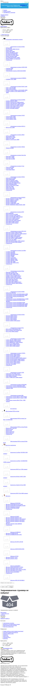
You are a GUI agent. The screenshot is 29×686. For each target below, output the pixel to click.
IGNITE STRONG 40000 (11, 101)
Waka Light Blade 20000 (11, 184)
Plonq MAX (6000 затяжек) (12, 280)
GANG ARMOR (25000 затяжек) (13, 341)
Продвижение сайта (7, 648)
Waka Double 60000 (10, 179)
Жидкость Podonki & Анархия (13, 506)
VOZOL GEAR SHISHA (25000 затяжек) (15, 360)
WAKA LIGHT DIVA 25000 (12, 185)
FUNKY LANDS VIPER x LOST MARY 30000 (16, 90)
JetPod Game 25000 (10, 136)
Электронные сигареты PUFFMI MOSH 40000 (16, 305)
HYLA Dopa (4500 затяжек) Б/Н (13, 329)
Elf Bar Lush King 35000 (11, 56)
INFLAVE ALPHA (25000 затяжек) (14, 232)
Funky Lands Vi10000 (11, 88)
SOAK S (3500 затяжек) (11, 319)
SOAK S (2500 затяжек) (11, 318)
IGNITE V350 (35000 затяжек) (13, 107)
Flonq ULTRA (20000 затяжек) (13, 274)
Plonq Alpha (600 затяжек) (12, 279)
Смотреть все (9, 60)
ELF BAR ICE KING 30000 (12, 55)
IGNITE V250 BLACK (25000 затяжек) (15, 104)
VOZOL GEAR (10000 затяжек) (13, 355)
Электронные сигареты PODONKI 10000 (15, 385)
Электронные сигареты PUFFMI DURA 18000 (16, 295)
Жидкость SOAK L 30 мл (11, 558)
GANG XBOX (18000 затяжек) (13, 344)
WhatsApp (26, 2)
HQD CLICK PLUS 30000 (12, 214)
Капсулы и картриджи (8, 626)
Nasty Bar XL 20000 (10, 158)
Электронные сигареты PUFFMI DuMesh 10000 (17, 294)
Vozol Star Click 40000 (11, 364)
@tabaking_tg (23, 5)
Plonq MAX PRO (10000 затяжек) (13, 282)
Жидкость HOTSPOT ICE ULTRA (14, 570)
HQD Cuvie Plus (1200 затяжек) (13, 215)
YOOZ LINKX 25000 (11, 117)
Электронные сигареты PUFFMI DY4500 (15, 302)
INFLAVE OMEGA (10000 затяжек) (14, 237)
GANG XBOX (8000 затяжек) (13, 345)
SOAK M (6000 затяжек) (11, 317)
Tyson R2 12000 (9, 168)
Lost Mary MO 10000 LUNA (12, 262)
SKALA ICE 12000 (10, 127)
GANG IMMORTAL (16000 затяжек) (14, 342)
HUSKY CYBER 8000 (11, 202)
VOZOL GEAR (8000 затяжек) (13, 356)
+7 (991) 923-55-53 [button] (5, 613)
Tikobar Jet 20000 (10, 148)
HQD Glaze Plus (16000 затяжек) (13, 220)
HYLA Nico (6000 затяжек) (12, 331)
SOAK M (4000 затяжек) (11, 315)
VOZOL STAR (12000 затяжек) (13, 362)
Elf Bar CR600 (9, 50)
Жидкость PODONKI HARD (12, 508)
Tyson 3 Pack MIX (10, 167)
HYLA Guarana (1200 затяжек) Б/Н (14, 330)
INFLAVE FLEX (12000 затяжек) (13, 234)
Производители (6, 637)
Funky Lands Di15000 (11, 87)
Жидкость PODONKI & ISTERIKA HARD (15, 505)
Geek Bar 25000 (9, 68)
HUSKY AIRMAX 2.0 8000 (12, 199)
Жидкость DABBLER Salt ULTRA (14, 534)
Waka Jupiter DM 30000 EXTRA (13, 182)
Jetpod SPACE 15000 (10, 137)
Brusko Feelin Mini (10, 431)
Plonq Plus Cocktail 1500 (11, 272)
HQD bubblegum (9, 213)
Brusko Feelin (9, 430)
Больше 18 (3, 684)
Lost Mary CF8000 (10, 256)
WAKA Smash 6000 (10, 189)
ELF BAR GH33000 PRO (11, 53)
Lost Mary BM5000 (10, 255)
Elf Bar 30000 (9, 47)
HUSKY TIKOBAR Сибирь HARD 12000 (15, 204)
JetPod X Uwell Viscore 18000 (12, 139)
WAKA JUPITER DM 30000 (12, 181)
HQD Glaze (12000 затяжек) (12, 219)
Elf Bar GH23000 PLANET (12, 52)
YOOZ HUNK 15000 (11, 116)
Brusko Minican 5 (10, 433)
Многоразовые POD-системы (10, 625)
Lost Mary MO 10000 (10, 261)
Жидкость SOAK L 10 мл (11, 557)
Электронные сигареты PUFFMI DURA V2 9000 (17, 298)
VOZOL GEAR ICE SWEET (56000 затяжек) (16, 358)
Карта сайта (6, 636)
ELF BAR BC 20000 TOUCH (12, 49)
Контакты (5, 638)
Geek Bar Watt (9, 69)
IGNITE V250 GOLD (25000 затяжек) (14, 105)
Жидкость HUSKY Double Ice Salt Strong (15, 520)
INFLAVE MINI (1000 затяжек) (13, 236)
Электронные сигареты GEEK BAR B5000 (16, 70)
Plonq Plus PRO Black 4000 (12, 273)
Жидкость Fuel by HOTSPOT (12, 571)
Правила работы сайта (8, 633)
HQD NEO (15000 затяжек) (12, 222)
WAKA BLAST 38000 (11, 178)
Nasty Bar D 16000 (10, 156)
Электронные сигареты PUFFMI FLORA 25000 (17, 303)
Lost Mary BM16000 (10, 253)
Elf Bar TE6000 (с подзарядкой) (13, 58)
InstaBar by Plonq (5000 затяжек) (13, 277)
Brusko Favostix (9, 429)
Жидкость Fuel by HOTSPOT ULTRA (14, 567)
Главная (5, 10)
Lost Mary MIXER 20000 (11, 259)
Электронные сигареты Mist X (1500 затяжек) (16, 396)
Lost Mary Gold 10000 (11, 257)
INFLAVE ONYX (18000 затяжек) (14, 238)
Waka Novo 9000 (9, 186)
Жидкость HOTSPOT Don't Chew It (14, 568)
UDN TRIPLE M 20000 (11, 376)
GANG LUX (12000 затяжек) (12, 343)
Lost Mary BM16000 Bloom (12, 254)
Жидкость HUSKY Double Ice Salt (13, 517)
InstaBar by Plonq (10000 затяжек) (13, 275)
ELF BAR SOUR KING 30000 (13, 57)
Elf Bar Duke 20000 (10, 51)
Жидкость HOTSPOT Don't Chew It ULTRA (16, 569)
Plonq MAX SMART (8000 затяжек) (14, 283)
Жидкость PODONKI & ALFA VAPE (14, 504)
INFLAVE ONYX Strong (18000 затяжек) (15, 240)
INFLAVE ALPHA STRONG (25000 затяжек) (16, 233)
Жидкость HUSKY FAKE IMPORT (14, 523)
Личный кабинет (4, 14)
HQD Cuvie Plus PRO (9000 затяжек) (14, 216)
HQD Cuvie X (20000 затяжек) (13, 218)
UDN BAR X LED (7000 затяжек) (13, 374)
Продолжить (3, 612)
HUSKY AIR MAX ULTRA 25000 (13, 198)
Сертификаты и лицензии (9, 12)
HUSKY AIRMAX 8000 (11, 201)
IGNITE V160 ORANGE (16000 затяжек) (15, 103)
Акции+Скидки (7, 11)
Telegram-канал (25, 3)
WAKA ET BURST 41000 (12, 180)
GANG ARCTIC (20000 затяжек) (13, 339)
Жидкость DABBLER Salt (12, 533)
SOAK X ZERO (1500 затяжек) (13, 320)
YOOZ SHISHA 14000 (11, 119)
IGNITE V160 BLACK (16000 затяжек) (15, 102)
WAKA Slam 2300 (10, 187)
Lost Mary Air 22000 (10, 251)
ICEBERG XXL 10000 (11, 79)
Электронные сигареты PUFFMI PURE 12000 (16, 306)
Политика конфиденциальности (10, 632)
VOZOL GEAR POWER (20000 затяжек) (15, 359)
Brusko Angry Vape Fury (11, 428)
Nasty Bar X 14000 (10, 157)
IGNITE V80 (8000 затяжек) (12, 108)
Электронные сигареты (8, 623)
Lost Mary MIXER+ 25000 (12, 260)
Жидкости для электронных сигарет (11, 624)
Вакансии (5, 634)
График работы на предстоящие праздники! (13, 631)
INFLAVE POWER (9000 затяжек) (14, 242)
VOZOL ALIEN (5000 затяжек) (13, 354)
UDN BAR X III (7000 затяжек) (13, 373)
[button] (3, 16)
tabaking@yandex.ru (5, 618)
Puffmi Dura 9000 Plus (11, 292)
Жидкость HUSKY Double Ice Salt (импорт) (16, 518)
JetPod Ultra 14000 (10, 138)
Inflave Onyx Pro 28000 (11, 239)
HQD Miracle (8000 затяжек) (12, 221)
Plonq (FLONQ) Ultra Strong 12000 (14, 278)
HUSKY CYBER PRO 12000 (12, 203)
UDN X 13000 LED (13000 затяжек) (14, 377)
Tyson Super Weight (10, 169)
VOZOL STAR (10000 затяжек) (13, 361)
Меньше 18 (8, 684)
